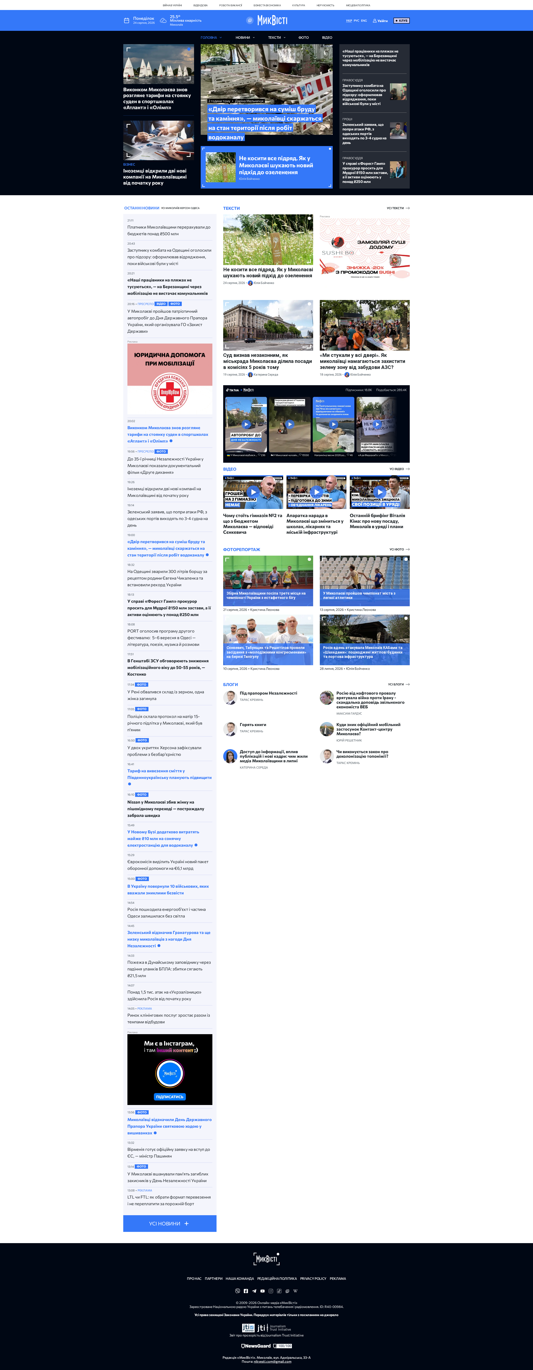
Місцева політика (358, 5)
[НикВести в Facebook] (245, 1292)
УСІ (163, 207)
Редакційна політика (277, 1278)
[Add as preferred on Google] (250, 20)
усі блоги (396, 684)
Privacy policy (313, 1278)
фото (304, 37)
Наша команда (240, 1278)
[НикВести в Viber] (237, 1292)
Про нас (194, 1278)
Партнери (213, 1278)
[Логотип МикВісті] (272, 20)
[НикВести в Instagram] (270, 1292)
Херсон (185, 207)
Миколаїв (172, 207)
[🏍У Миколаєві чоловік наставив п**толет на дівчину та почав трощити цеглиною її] (290, 424)
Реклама (338, 1278)
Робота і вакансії (230, 5)
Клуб (403, 20)
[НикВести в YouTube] (262, 1292)
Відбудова (200, 5)
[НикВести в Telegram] (254, 1292)
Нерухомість (325, 5)
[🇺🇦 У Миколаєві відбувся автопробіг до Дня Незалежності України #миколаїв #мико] (246, 424)
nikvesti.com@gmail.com (272, 1361)
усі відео (397, 469)
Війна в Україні (172, 5)
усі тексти (395, 208)
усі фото (397, 549)
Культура (298, 5)
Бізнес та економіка (267, 5)
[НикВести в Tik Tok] (279, 1292)
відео (327, 37)
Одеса (195, 207)
